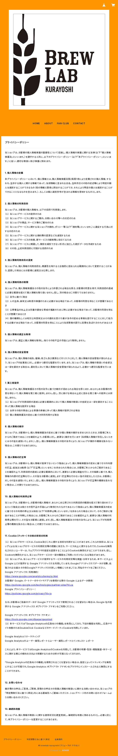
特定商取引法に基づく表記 (38, 739)
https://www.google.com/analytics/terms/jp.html (31, 576)
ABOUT (48, 123)
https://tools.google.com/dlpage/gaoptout (28, 619)
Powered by (55, 750)
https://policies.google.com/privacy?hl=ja (28, 593)
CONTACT (79, 123)
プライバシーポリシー (13, 739)
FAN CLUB (63, 123)
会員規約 (59, 739)
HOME (36, 123)
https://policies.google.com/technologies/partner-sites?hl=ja (39, 585)
